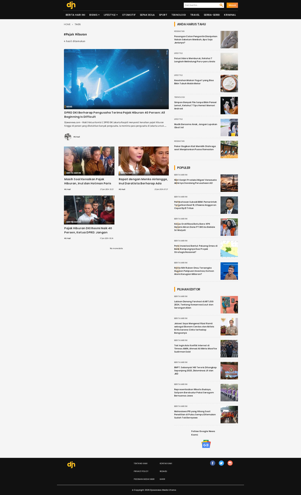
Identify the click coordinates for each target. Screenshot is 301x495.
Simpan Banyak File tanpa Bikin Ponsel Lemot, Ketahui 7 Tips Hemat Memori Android (195, 105)
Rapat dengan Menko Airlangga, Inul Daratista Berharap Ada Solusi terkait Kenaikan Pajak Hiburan (143, 185)
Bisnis (93, 15)
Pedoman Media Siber (144, 479)
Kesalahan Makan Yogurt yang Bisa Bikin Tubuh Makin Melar (194, 82)
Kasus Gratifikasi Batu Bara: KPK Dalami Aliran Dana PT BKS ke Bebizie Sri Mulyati (194, 227)
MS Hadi (77, 137)
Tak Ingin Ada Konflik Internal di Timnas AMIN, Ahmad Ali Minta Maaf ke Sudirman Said (195, 348)
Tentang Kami (141, 463)
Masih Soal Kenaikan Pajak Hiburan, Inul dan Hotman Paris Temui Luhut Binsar (87, 183)
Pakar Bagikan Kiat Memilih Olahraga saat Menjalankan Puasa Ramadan (195, 148)
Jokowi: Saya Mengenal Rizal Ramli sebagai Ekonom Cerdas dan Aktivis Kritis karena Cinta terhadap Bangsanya (194, 328)
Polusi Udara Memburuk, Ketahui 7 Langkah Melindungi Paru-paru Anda (194, 60)
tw (221, 467)
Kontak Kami (166, 463)
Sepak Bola (147, 15)
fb (213, 467)
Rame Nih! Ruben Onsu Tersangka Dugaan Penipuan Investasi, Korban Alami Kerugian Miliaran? (194, 271)
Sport (163, 15)
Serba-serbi (212, 15)
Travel (195, 15)
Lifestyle (110, 15)
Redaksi (163, 471)
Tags (78, 24)
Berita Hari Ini (75, 15)
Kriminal (230, 15)
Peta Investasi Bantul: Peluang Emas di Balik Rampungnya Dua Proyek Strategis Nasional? (195, 249)
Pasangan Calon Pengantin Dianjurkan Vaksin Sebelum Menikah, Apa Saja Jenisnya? (195, 39)
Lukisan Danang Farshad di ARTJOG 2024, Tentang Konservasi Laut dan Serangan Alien (194, 304)
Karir (162, 479)
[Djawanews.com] (71, 5)
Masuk (232, 5)
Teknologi (178, 15)
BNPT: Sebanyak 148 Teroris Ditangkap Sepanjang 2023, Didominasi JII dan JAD (195, 370)
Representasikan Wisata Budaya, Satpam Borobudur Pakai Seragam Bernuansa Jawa (194, 392)
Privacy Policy (141, 471)
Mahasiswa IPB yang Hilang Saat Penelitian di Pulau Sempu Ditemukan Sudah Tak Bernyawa (195, 414)
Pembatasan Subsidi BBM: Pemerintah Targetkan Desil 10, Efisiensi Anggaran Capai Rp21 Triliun (195, 205)
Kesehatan (179, 31)
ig (230, 467)
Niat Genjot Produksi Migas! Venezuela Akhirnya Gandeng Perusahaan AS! (195, 181)
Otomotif (129, 15)
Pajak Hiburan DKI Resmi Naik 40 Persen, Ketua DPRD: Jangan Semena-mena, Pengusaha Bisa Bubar (88, 234)
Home (67, 24)
